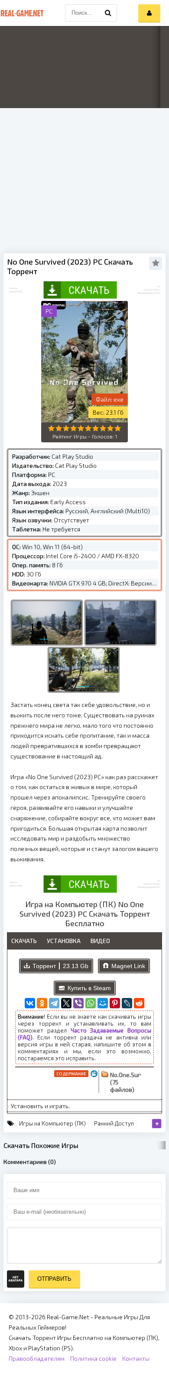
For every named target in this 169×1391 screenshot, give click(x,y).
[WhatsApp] (90, 1003)
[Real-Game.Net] (21, 13)
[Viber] (78, 1003)
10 (117, 428)
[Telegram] (54, 1003)
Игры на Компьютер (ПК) (52, 1123)
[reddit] (139, 1003)
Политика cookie (93, 1358)
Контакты (136, 1358)
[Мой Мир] (103, 1003)
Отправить (54, 1279)
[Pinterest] (115, 1003)
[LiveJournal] (127, 1003)
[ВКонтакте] (30, 1003)
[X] (66, 1003)
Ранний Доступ (114, 1123)
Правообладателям (37, 1358)
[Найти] (108, 13)
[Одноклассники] (42, 1003)
